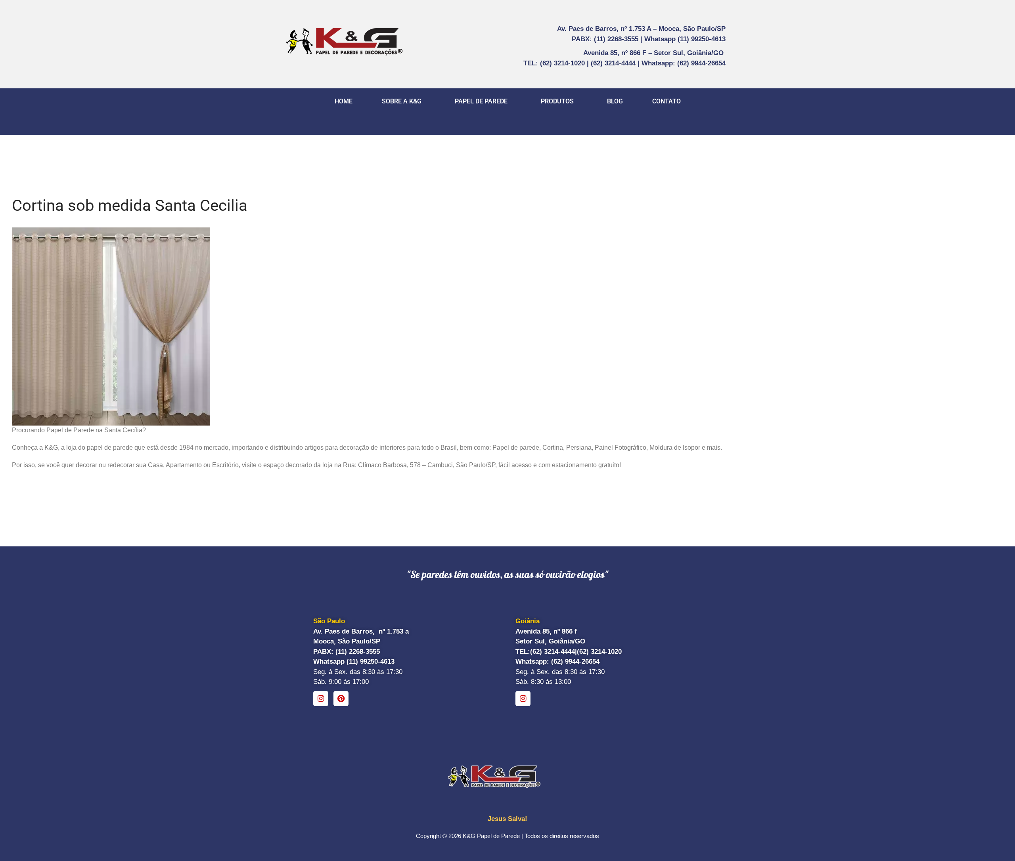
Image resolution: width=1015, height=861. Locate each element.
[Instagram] (320, 698)
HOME (343, 101)
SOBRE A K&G (401, 101)
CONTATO (666, 101)
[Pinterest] (341, 698)
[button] (403, 101)
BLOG (615, 101)
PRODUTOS (557, 101)
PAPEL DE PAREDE (481, 101)
